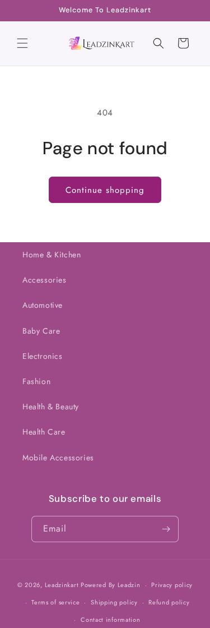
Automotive (42, 305)
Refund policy (168, 602)
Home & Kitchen (51, 254)
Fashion (36, 381)
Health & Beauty (50, 406)
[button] (22, 43)
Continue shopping (105, 190)
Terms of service (55, 602)
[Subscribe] (165, 529)
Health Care (44, 431)
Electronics (42, 356)
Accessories (44, 279)
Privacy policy (172, 584)
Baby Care (41, 330)
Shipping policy (114, 602)
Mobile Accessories (58, 457)
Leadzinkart (62, 584)
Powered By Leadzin (111, 584)
